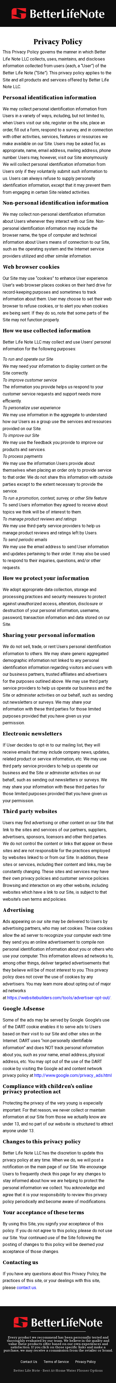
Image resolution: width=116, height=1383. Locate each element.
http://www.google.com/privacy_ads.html (73, 1075)
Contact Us (29, 1362)
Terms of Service (56, 1362)
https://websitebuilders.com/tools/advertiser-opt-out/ (59, 997)
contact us (26, 1287)
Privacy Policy (85, 1362)
